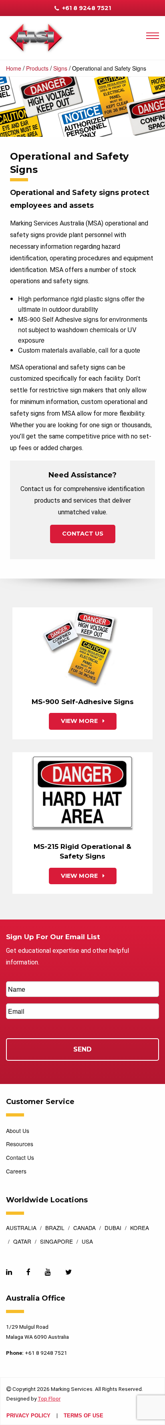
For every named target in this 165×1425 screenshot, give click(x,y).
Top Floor (49, 1398)
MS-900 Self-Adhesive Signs (83, 702)
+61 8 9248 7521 (85, 8)
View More (80, 721)
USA (87, 1242)
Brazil (54, 1228)
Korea (139, 1228)
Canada (84, 1228)
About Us (17, 1131)
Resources (19, 1144)
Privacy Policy (28, 1416)
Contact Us (82, 533)
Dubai (113, 1228)
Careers (16, 1171)
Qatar (22, 1242)
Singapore (56, 1242)
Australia (21, 1228)
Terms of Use (83, 1416)
